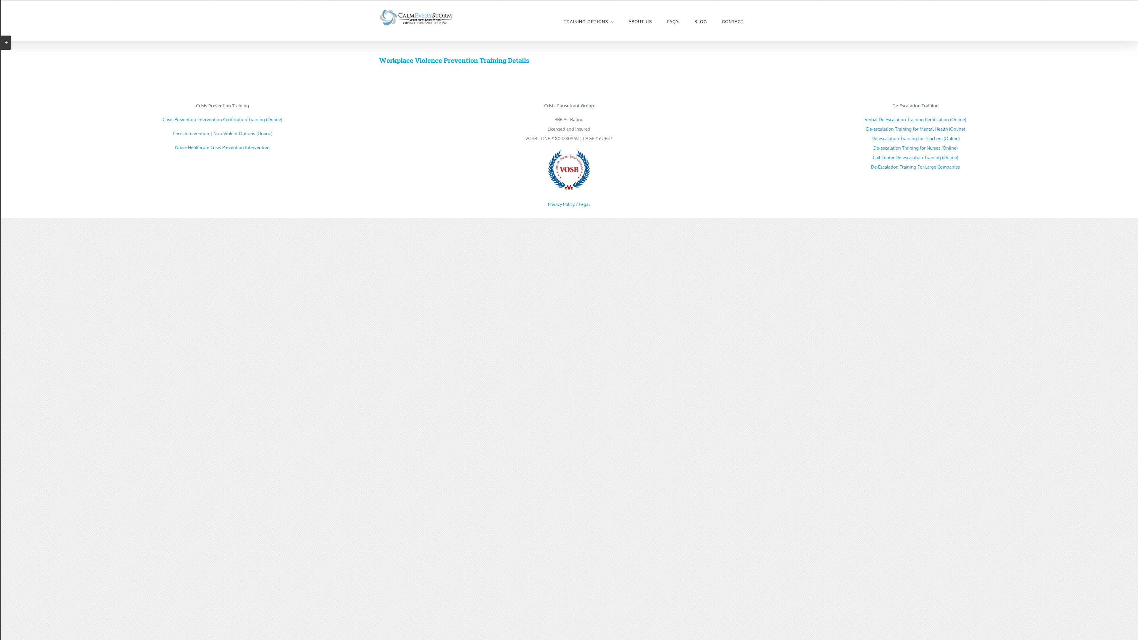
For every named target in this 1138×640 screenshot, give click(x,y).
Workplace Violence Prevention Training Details (454, 60)
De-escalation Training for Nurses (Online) (915, 148)
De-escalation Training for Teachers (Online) (916, 138)
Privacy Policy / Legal (569, 204)
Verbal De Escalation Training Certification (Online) (915, 119)
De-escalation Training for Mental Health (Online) (915, 129)
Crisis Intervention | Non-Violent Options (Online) (222, 133)
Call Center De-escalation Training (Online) (915, 157)
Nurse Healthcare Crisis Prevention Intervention (222, 147)
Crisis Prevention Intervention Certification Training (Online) (222, 119)
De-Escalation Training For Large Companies (915, 167)
